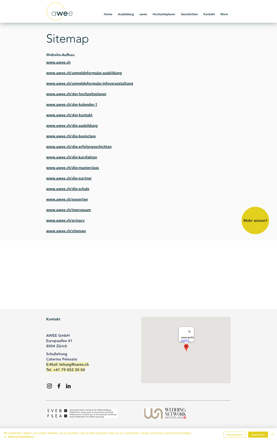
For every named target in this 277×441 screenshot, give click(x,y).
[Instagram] (49, 386)
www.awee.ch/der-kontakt (69, 115)
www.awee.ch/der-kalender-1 (71, 104)
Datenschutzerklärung (21, 436)
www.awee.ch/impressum (68, 210)
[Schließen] (272, 434)
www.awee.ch (58, 62)
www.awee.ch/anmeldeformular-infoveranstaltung (89, 83)
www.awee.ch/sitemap (66, 231)
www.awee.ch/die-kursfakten (71, 157)
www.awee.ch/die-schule (67, 188)
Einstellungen (235, 434)
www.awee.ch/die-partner (69, 178)
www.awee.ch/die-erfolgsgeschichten (79, 146)
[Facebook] (59, 386)
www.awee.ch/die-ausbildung (72, 125)
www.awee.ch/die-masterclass (72, 167)
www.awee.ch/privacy (65, 220)
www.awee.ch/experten (67, 199)
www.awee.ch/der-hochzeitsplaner (76, 94)
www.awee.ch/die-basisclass (71, 136)
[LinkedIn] (68, 386)
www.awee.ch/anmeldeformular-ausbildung (84, 73)
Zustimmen (258, 434)
